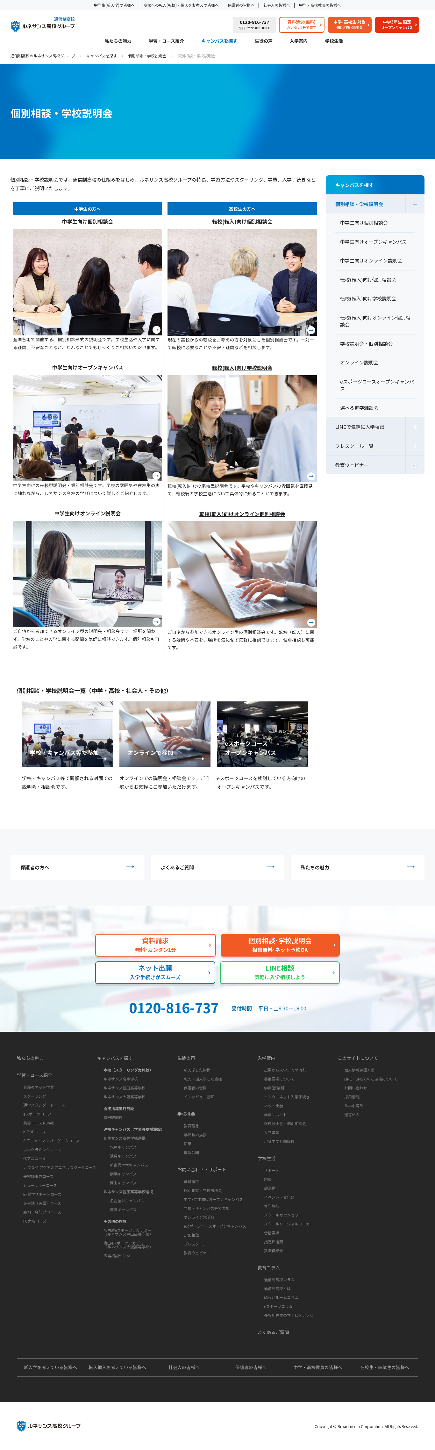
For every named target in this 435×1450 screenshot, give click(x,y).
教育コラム (269, 1267)
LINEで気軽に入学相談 (359, 426)
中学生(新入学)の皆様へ (114, 5)
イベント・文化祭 (279, 1197)
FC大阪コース (34, 1221)
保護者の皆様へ (241, 5)
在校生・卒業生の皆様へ (384, 1367)
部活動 (269, 1188)
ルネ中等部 (353, 1105)
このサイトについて (358, 1058)
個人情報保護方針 (359, 1070)
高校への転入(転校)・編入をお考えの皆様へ (181, 5)
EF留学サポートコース (42, 1194)
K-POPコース (34, 1131)
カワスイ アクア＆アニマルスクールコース (59, 1167)
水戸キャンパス (123, 1147)
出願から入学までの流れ (285, 1070)
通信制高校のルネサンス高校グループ (43, 55)
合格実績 (271, 1232)
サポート (271, 1170)
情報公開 (191, 1152)
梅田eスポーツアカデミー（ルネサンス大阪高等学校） (128, 1244)
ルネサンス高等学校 (120, 1078)
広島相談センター (118, 1255)
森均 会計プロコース (42, 1212)
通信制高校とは (277, 1288)
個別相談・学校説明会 (147, 55)
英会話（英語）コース (42, 1203)
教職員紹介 (273, 1250)
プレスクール (195, 1243)
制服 (268, 1179)
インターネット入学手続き (287, 1096)
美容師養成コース (38, 1176)
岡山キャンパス (123, 1182)
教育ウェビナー (352, 465)
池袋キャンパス (123, 1156)
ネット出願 (273, 1105)
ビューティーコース (40, 1185)
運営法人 (352, 1114)
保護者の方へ (34, 867)
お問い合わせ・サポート (201, 1169)
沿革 (187, 1143)
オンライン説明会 (199, 1217)
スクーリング (34, 1096)
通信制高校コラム (279, 1279)
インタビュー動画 (199, 1096)
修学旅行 (271, 1206)
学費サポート (275, 1114)
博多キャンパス (123, 1209)
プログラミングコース (42, 1149)
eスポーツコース (37, 1113)
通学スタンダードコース (44, 1105)
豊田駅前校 (113, 1117)
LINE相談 (191, 1235)
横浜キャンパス (123, 1173)
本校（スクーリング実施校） (128, 1070)
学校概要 (186, 1113)
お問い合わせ (355, 1087)
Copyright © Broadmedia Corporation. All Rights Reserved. (366, 1426)
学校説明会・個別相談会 (285, 1123)
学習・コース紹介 (166, 41)
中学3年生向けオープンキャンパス (213, 1199)
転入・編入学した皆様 (203, 1078)
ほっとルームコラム (281, 1297)
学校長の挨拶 (195, 1134)
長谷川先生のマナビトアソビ (289, 1315)
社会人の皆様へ (276, 5)
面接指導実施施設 (118, 1108)
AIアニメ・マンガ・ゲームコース (51, 1140)
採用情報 (352, 1096)
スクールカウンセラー (283, 1214)
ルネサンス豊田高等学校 (124, 1087)
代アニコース (34, 1158)
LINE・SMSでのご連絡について (370, 1078)
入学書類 (271, 1132)
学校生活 (334, 41)
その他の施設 (114, 1221)
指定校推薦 (273, 1241)
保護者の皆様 (195, 1087)
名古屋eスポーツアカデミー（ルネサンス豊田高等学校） (128, 1232)
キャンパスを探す (219, 41)
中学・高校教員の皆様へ (320, 5)
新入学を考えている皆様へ (50, 1367)
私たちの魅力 (118, 41)
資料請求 (191, 1181)
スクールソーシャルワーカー (289, 1223)
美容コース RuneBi (39, 1122)
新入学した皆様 (197, 1070)
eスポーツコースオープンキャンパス (215, 1226)
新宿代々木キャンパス (129, 1164)
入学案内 (299, 41)
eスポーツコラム (278, 1306)
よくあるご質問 (177, 867)
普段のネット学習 (38, 1087)
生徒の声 (264, 41)
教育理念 (191, 1125)
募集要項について (279, 1078)
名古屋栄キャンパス (127, 1200)
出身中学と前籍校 (279, 1141)
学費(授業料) (275, 1087)
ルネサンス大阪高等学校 (124, 1096)
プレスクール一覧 (354, 445)
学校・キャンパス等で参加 (207, 1208)
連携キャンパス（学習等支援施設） (134, 1129)
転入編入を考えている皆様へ (117, 1367)
